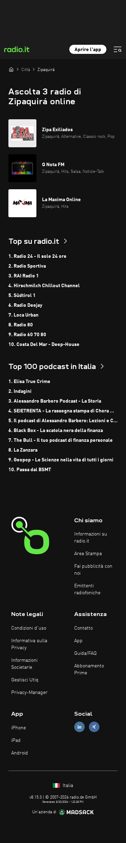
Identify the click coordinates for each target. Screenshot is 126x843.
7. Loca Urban (23, 315)
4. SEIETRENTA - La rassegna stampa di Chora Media (63, 411)
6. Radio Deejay (25, 305)
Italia (67, 785)
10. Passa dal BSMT (29, 469)
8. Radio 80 (20, 325)
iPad (16, 740)
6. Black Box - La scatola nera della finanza (55, 430)
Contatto (83, 628)
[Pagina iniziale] (11, 69)
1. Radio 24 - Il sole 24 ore (37, 256)
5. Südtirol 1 (22, 295)
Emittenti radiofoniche (87, 589)
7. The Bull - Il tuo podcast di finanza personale (60, 440)
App (78, 640)
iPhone (18, 727)
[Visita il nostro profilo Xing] (94, 727)
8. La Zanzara (22, 450)
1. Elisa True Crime (29, 381)
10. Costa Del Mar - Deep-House (43, 344)
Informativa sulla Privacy (29, 644)
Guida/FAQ (85, 653)
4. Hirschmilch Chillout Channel (44, 285)
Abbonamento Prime (89, 669)
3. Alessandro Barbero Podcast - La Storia (54, 401)
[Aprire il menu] (117, 49)
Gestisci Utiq (24, 680)
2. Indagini (19, 391)
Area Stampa (88, 553)
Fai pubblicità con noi (93, 570)
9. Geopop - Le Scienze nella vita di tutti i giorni (60, 460)
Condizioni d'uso (28, 628)
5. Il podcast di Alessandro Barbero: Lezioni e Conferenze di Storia (63, 420)
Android (19, 753)
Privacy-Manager (29, 692)
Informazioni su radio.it (90, 538)
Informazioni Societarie (24, 664)
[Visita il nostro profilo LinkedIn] (79, 727)
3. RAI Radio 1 (23, 276)
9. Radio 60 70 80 (27, 334)
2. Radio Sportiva (27, 266)
